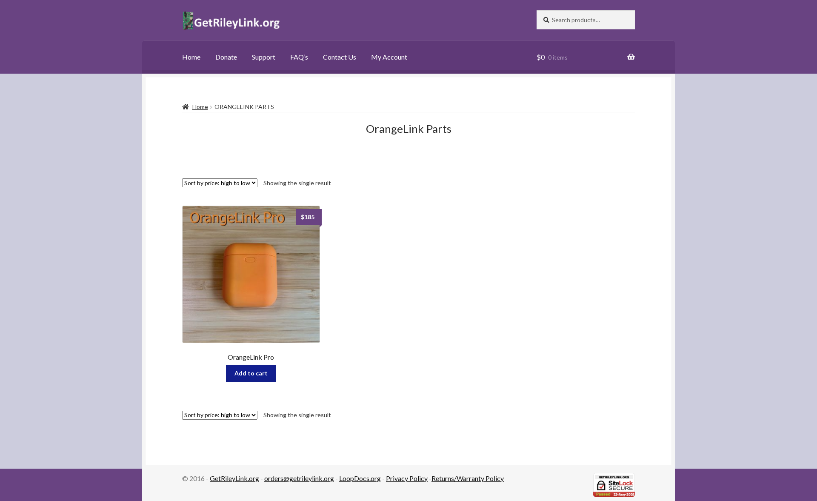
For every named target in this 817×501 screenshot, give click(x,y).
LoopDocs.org (360, 478)
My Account (389, 57)
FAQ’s (299, 57)
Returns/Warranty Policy (467, 478)
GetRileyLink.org (234, 478)
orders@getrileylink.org (299, 478)
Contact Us (339, 57)
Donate (226, 57)
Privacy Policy (407, 478)
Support (263, 57)
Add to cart (251, 373)
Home (191, 57)
